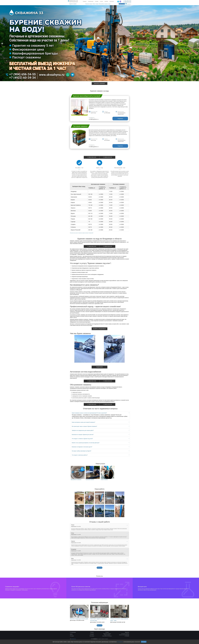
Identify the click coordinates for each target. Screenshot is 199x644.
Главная (84, 1)
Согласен (144, 641)
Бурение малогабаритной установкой (124, 635)
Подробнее (120, 118)
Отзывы (96, 1)
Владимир (129, 3)
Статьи (101, 1)
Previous (1, 43)
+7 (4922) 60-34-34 (127, 2)
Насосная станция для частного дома (79, 618)
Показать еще (99, 567)
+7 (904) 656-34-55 (127, 0)
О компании (90, 1)
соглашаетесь (120, 641)
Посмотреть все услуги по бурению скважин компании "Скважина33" (81, 232)
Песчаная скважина (125, 633)
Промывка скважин (88, 3)
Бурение (127, 632)
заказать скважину (99, 83)
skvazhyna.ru (95, 638)
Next (197, 43)
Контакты (112, 1)
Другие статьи (99, 625)
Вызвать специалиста (99, 328)
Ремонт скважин (96, 3)
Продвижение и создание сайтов (127, 639)
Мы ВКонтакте (73, 638)
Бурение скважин (72, 3)
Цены (109, 3)
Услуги (107, 632)
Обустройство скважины (103, 3)
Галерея (106, 1)
